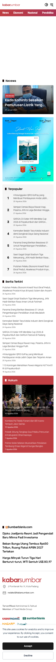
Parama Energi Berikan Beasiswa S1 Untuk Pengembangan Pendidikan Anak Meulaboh (30, 244)
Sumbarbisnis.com (20, 527)
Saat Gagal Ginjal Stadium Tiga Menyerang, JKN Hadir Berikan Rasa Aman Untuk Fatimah (30, 256)
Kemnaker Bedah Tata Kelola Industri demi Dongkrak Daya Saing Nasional (31, 232)
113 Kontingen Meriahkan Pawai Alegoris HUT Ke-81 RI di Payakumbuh (27, 367)
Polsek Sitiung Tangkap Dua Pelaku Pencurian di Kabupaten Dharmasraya (27, 433)
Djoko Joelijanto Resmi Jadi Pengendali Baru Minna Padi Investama (27, 535)
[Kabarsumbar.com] (11, 4)
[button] (46, 5)
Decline (28, 655)
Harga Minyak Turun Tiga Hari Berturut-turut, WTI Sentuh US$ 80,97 (27, 560)
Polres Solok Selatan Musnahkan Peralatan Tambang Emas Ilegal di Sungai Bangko (26, 444)
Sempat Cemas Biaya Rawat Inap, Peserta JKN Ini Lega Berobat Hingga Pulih (31, 209)
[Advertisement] (28, 47)
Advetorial (10, 96)
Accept (28, 646)
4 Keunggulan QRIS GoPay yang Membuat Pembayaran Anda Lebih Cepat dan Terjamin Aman (30, 197)
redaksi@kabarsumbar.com (21, 592)
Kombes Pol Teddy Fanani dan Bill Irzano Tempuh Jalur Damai (24, 422)
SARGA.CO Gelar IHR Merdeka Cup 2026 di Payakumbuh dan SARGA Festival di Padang (30, 221)
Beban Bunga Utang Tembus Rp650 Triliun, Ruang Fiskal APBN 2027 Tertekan (25, 547)
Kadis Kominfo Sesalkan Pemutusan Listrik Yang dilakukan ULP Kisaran (24, 103)
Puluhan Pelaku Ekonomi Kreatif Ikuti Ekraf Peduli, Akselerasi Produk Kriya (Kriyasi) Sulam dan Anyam (31, 268)
